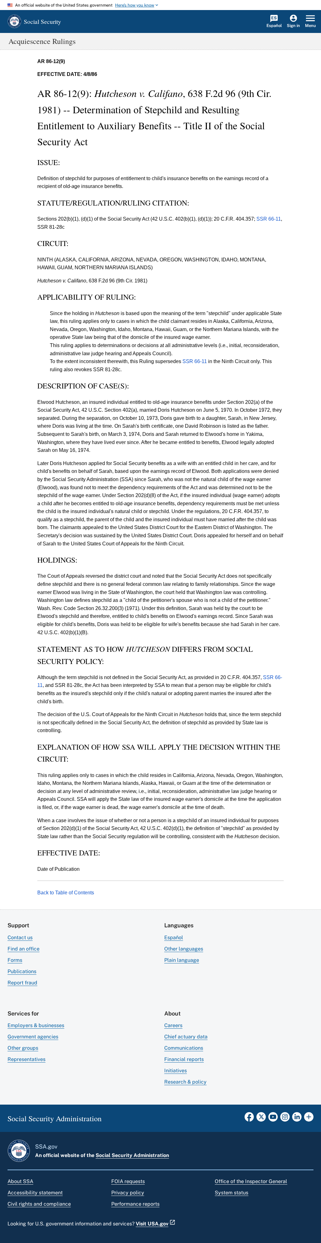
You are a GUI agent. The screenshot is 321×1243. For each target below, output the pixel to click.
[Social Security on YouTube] (273, 1119)
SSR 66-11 (268, 219)
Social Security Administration (132, 1155)
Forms (15, 960)
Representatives (26, 1059)
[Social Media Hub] (308, 1119)
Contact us (20, 937)
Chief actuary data (186, 1037)
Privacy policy (127, 1193)
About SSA (20, 1181)
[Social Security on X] (261, 1119)
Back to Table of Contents (65, 892)
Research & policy (185, 1082)
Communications (183, 1048)
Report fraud (22, 983)
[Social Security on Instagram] (285, 1119)
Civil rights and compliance (39, 1204)
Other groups (23, 1048)
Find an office (23, 949)
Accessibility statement (35, 1193)
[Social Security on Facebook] (249, 1119)
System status (231, 1193)
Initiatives (175, 1071)
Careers (173, 1025)
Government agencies (33, 1037)
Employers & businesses (36, 1025)
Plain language (181, 960)
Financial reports (184, 1059)
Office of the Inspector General (251, 1181)
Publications (22, 971)
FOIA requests (128, 1181)
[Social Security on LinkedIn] (297, 1119)
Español (173, 937)
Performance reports (135, 1204)
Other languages (183, 949)
